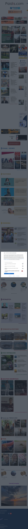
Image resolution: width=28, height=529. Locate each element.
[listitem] (14, 262)
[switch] (22, 263)
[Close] (25, 253)
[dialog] (14, 264)
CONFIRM (9, 273)
